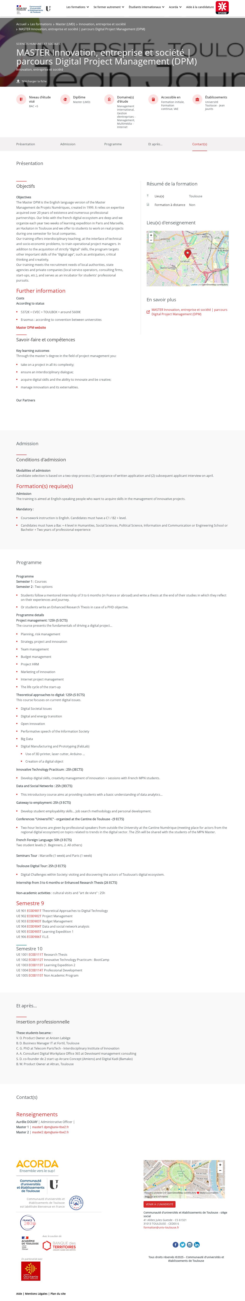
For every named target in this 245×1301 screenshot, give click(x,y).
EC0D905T (34, 931)
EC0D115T (36, 975)
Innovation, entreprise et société (102, 24)
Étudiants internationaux (145, 7)
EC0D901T (34, 911)
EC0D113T (36, 965)
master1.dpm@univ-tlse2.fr (50, 1127)
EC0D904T (34, 926)
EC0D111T (36, 954)
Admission (67, 144)
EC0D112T (36, 960)
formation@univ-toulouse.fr (161, 1227)
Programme (113, 144)
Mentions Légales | (38, 1293)
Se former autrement (107, 7)
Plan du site (58, 1293)
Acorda (173, 7)
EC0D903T (34, 921)
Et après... (155, 144)
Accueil (21, 24)
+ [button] (151, 235)
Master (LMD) (65, 24)
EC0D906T (34, 937)
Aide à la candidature (200, 7)
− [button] (151, 240)
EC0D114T (36, 970)
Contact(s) (199, 144)
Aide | (20, 1293)
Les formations (75, 7)
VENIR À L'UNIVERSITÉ (159, 1204)
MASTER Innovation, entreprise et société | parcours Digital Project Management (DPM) (189, 312)
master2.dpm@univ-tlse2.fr (50, 1132)
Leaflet (194, 284)
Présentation (25, 144)
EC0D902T (34, 916)
